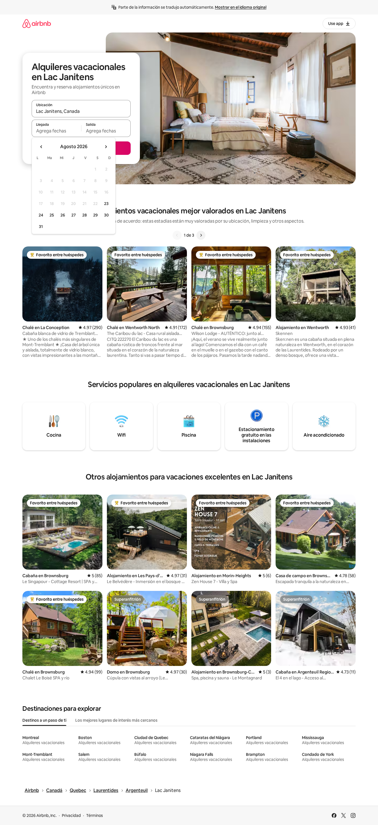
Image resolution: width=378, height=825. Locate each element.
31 (41, 226)
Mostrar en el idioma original (240, 7)
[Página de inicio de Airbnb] (36, 23)
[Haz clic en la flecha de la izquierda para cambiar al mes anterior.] (41, 146)
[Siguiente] (200, 235)
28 (84, 215)
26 (62, 215)
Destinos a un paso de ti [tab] (44, 720)
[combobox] (81, 111)
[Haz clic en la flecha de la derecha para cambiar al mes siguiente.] (105, 146)
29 (95, 215)
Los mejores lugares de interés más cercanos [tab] (116, 720)
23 (106, 203)
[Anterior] (177, 235)
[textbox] (56, 130)
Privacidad (71, 815)
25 (52, 215)
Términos (94, 815)
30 (106, 215)
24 (41, 215)
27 (73, 215)
